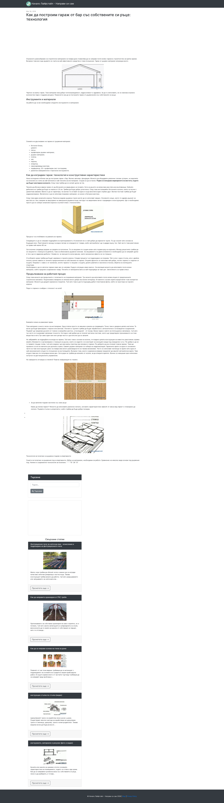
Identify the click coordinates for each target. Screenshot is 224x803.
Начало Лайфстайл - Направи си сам (52, 3)
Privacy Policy (132, 796)
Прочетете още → (40, 588)
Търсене (38, 491)
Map (124, 796)
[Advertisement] (82, 40)
